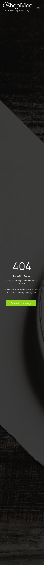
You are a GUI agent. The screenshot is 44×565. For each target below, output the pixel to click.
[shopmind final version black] (17, 2)
